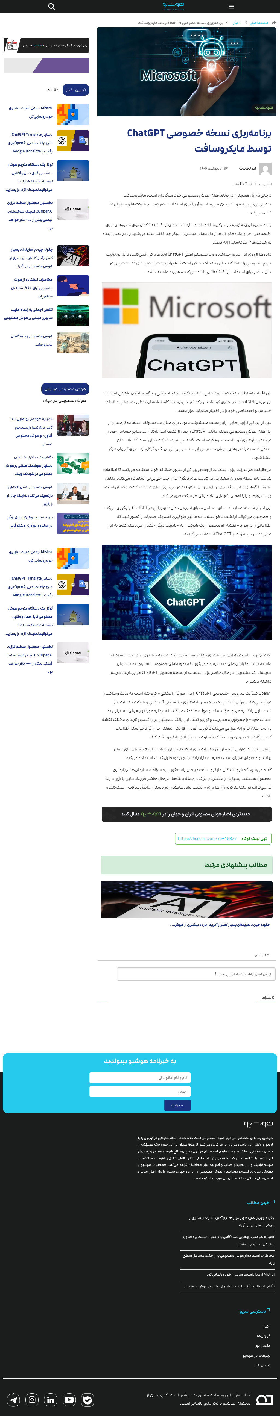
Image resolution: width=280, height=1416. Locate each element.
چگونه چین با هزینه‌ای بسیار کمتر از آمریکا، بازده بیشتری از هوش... (220, 925)
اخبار (236, 23)
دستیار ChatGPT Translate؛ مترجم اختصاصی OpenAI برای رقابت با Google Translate (30, 143)
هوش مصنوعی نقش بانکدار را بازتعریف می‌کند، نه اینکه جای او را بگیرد (29, 496)
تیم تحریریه (247, 168)
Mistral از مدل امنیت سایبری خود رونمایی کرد (241, 1274)
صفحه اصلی (259, 23)
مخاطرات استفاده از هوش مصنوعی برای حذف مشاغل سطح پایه (32, 288)
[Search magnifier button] (50, 6)
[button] (231, 6)
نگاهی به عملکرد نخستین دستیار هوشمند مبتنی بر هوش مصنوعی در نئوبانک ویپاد (28, 466)
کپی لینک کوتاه (254, 839)
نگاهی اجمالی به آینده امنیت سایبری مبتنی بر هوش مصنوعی (229, 1286)
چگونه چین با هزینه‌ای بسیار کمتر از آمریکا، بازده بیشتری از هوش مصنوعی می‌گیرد (31, 258)
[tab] (76, 90)
